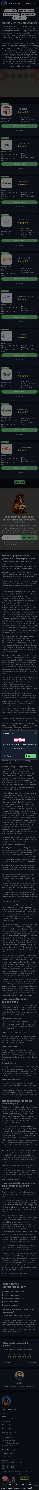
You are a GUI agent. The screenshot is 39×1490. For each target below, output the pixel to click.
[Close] (35, 733)
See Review (8, 756)
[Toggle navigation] (36, 1486)
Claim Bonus (30, 756)
